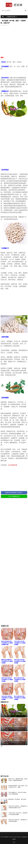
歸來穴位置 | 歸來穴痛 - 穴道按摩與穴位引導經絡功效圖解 (14, 727)
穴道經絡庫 (6, 836)
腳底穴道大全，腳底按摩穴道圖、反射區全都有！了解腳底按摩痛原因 (17, 779)
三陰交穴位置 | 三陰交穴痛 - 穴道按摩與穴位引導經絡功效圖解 (17, 813)
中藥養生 (4, 25)
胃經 (8, 25)
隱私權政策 (25, 836)
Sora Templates (18, 836)
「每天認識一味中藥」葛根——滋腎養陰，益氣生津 (14, 714)
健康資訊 (3, 719)
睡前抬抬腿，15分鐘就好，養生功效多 (17, 799)
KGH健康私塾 (12, 465)
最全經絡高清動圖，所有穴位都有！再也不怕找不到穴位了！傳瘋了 (17, 786)
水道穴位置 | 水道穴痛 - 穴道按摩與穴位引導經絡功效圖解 (14, 741)
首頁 (3, 16)
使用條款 (14, 839)
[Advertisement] (14, 43)
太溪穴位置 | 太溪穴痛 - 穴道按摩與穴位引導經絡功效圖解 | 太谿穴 (17, 806)
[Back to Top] (14, 842)
